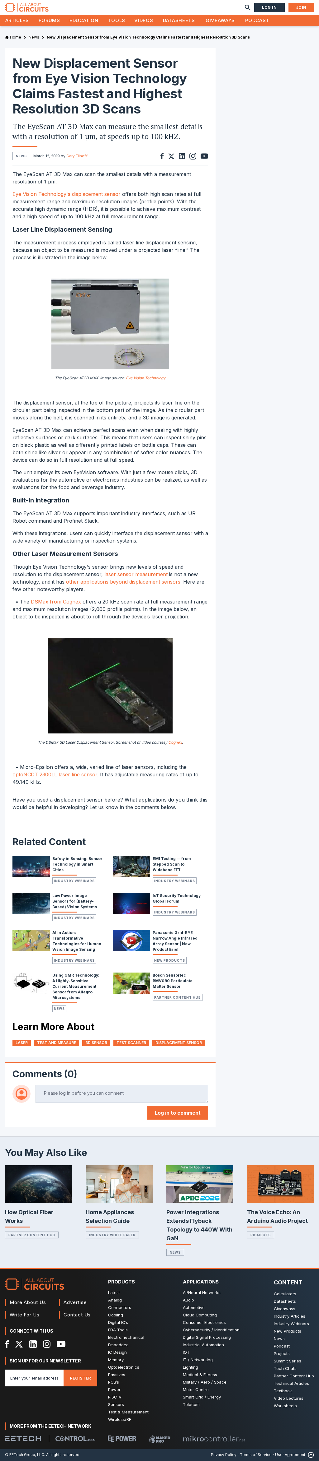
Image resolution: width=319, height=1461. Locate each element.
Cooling (115, 1314)
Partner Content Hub (177, 997)
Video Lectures (288, 1398)
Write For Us (25, 1315)
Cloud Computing (200, 1314)
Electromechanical (126, 1337)
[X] (19, 1344)
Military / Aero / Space (204, 1382)
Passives (116, 1374)
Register (80, 1377)
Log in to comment (178, 1113)
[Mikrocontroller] (214, 1439)
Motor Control (196, 1389)
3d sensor (96, 1042)
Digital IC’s (118, 1322)
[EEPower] (122, 1439)
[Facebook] (7, 1344)
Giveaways (220, 20)
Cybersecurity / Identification (211, 1329)
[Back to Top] (309, 1455)
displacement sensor (178, 1042)
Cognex (175, 742)
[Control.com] (75, 1438)
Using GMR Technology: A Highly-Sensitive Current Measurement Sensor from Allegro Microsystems (75, 986)
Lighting (190, 1367)
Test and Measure (56, 1042)
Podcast (257, 20)
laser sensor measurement (136, 574)
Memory (116, 1359)
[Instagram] (46, 1344)
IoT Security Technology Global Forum (177, 898)
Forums (49, 20)
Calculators (285, 1293)
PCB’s (113, 1382)
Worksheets (285, 1405)
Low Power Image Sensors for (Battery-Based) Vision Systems (74, 901)
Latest (114, 1292)
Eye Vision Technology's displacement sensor (66, 194)
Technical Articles (291, 1383)
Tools (116, 20)
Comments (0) (44, 1073)
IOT (186, 1352)
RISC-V (114, 1396)
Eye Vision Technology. (146, 378)
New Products (169, 960)
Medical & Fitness (200, 1374)
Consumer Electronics (204, 1322)
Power (114, 1389)
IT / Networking (198, 1359)
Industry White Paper (112, 1235)
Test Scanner (131, 1042)
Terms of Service (256, 1454)
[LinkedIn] (33, 1344)
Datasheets (179, 20)
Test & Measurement (128, 1411)
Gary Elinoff (77, 156)
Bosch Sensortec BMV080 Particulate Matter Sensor (173, 981)
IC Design (117, 1352)
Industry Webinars (74, 881)
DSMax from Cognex (56, 602)
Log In (269, 7)
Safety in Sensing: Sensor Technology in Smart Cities (77, 864)
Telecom (191, 1404)
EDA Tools (118, 1329)
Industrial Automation (203, 1344)
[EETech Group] (23, 1438)
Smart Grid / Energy (202, 1396)
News (59, 1008)
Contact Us (77, 1315)
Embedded (118, 1344)
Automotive (194, 1307)
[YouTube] (61, 1344)
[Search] (247, 7)
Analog (115, 1299)
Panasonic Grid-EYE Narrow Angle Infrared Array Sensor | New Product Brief (175, 941)
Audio (188, 1299)
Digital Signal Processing (207, 1337)
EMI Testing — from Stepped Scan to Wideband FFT (172, 864)
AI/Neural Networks (202, 1292)
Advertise (75, 1302)
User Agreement (290, 1454)
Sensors (116, 1404)
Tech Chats (285, 1368)
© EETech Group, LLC (24, 1454)
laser (22, 1042)
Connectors (119, 1307)
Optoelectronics (123, 1367)
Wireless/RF (119, 1419)
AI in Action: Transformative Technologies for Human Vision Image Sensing (76, 941)
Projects (260, 1235)
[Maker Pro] (159, 1439)
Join (301, 7)
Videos (143, 20)
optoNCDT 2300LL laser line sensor (54, 774)
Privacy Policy (223, 1454)
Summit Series (287, 1360)
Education (83, 20)
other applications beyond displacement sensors (123, 582)
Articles (17, 20)
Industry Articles (289, 1316)
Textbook (283, 1390)
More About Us (28, 1302)
